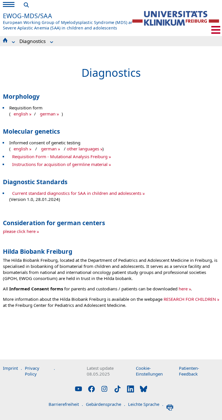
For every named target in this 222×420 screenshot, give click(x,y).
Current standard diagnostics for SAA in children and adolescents (76, 193)
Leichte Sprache (145, 404)
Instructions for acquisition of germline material (60, 164)
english (21, 114)
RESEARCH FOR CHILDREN (190, 299)
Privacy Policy (40, 371)
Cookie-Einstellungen (149, 371)
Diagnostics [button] (32, 41)
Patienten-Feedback (189, 371)
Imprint (12, 368)
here (183, 289)
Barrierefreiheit (66, 404)
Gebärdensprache (105, 404)
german (48, 114)
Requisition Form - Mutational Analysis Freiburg (60, 156)
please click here (19, 231)
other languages (83, 149)
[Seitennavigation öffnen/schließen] (216, 30)
